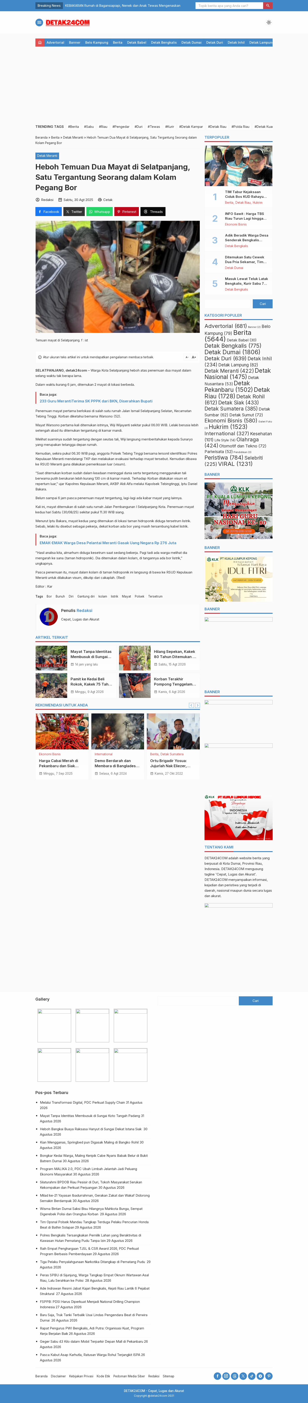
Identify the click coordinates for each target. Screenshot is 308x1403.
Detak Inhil (236, 42)
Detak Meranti (47, 156)
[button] (268, 5)
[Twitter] (243, 1376)
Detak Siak (238, 402)
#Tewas (154, 127)
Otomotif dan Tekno (243, 445)
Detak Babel (136, 42)
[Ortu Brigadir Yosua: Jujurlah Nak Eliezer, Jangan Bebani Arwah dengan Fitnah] (173, 731)
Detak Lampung (261, 42)
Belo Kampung (96, 42)
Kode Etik (103, 1376)
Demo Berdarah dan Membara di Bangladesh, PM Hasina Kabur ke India (117, 765)
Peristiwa (224, 457)
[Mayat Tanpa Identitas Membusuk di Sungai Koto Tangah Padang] (51, 658)
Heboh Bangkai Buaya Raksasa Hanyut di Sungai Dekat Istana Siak (91, 1129)
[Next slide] (197, 705)
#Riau (103, 127)
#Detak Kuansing (267, 127)
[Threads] (234, 1376)
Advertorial (55, 42)
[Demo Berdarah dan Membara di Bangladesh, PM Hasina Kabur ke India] (117, 731)
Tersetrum (155, 596)
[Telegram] (260, 1376)
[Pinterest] (269, 1376)
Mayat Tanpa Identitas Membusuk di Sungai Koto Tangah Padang (91, 656)
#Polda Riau (240, 127)
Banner (74, 42)
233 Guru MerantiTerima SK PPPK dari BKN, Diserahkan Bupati (96, 401)
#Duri (139, 127)
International (104, 754)
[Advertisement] (154, 84)
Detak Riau (243, 202)
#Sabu (89, 127)
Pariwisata (219, 451)
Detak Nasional (238, 373)
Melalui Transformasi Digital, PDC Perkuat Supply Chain (82, 1102)
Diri (71, 596)
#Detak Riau (217, 127)
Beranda (41, 1376)
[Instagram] (226, 1376)
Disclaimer (58, 1376)
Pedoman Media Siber (129, 1376)
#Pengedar (121, 127)
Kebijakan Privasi (81, 1376)
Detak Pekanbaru (229, 386)
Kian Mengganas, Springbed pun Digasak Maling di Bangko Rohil (89, 1142)
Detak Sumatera (172, 754)
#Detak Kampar (191, 127)
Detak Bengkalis (164, 42)
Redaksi (84, 610)
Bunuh (60, 596)
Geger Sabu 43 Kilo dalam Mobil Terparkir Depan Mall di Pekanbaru (91, 1341)
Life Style (225, 440)
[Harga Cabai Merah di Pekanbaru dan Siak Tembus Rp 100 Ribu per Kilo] (62, 731)
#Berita (73, 127)
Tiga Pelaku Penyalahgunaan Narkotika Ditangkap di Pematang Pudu (93, 1262)
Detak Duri (214, 42)
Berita (117, 42)
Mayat (126, 596)
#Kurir (169, 127)
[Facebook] (217, 1376)
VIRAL (235, 463)
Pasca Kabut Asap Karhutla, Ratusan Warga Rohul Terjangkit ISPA (90, 1355)
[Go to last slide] (191, 705)
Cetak (108, 200)
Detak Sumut (246, 414)
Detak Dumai (192, 42)
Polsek (139, 596)
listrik (114, 596)
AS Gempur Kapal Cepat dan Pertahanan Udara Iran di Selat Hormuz (117, 5)
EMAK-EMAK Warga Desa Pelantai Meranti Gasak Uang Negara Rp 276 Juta (108, 543)
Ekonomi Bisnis (50, 754)
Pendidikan (242, 452)
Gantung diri (86, 596)
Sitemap (168, 1376)
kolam (103, 596)
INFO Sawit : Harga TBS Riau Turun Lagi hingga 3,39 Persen (244, 218)
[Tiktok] (251, 1376)
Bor (49, 596)
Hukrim (257, 202)
